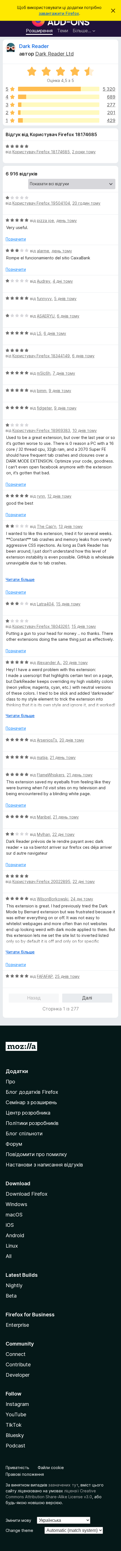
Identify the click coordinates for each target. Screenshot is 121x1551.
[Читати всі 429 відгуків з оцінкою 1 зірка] (58, 120)
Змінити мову (18, 1520)
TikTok (14, 1425)
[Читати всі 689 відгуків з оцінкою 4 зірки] (58, 97)
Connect (16, 1354)
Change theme (19, 1530)
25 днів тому (67, 976)
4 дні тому (63, 281)
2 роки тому (84, 151)
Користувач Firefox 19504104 (41, 203)
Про (10, 1082)
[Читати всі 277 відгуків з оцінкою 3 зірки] (58, 104)
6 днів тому (68, 316)
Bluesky (15, 1435)
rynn (41, 496)
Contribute (18, 1364)
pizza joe (45, 220)
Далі (87, 998)
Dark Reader (34, 46)
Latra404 (45, 603)
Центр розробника (28, 1113)
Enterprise (17, 1325)
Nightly (14, 1285)
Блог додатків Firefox (32, 1092)
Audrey (43, 281)
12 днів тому (59, 496)
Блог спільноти (24, 1133)
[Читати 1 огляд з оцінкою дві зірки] (58, 112)
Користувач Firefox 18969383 (41, 430)
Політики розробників (32, 1123)
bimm (41, 390)
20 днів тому (75, 662)
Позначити (16, 239)
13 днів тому (71, 526)
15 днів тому (68, 603)
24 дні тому (82, 898)
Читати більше (20, 579)
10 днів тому (84, 430)
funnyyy (44, 298)
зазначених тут (63, 1485)
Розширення (39, 30)
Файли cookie (51, 1467)
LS (39, 333)
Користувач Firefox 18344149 (41, 355)
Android (15, 1235)
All (9, 1256)
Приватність (17, 1467)
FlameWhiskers (50, 774)
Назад (34, 998)
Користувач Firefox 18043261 (40, 626)
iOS (10, 1225)
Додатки (17, 1071)
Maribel (44, 817)
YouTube (16, 1414)
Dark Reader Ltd (54, 54)
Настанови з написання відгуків (44, 1165)
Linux (12, 1246)
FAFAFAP (45, 976)
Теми (62, 30)
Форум (14, 1144)
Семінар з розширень (31, 1102)
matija (42, 757)
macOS (14, 1215)
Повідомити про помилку (36, 1154)
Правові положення (25, 1474)
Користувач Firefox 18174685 (41, 151)
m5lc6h (43, 373)
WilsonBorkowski (52, 898)
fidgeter (44, 408)
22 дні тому (63, 834)
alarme (43, 250)
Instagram (17, 1404)
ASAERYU (46, 316)
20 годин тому (86, 203)
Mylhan (43, 834)
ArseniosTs (47, 740)
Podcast (15, 1446)
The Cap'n (46, 526)
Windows (16, 1204)
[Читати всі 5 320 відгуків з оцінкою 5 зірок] (58, 89)
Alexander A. (49, 662)
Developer (18, 1375)
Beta (11, 1296)
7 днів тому (64, 373)
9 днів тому (60, 390)
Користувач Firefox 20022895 (41, 881)
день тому (66, 220)
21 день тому (63, 757)
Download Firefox (27, 1194)
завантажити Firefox (59, 13)
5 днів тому (65, 298)
